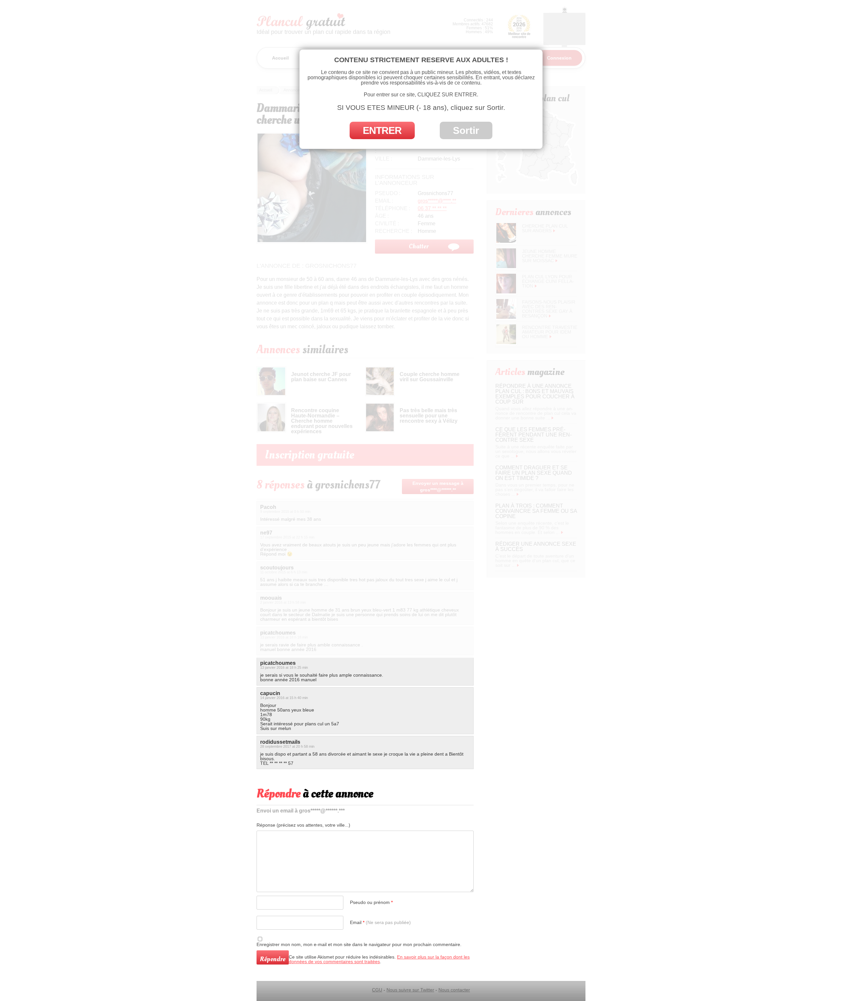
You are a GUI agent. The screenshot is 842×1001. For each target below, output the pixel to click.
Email (380, 922)
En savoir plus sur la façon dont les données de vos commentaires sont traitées (379, 959)
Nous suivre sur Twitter (410, 989)
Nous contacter (454, 989)
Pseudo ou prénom (371, 902)
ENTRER (382, 130)
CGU (377, 989)
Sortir (466, 130)
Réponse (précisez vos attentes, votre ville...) (303, 825)
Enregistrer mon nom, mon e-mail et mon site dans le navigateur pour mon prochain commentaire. (359, 944)
